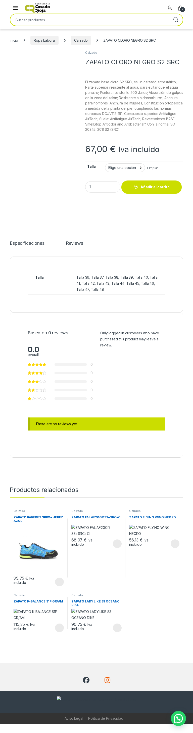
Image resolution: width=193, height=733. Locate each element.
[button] (178, 718)
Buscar (176, 20)
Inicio (14, 40)
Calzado (81, 40)
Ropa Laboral (44, 40)
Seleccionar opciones (54, 582)
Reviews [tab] (74, 243)
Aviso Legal (74, 718)
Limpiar (152, 168)
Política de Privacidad (105, 718)
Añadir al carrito (155, 187)
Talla (91, 166)
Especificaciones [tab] (27, 243)
